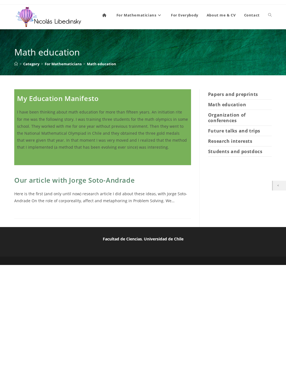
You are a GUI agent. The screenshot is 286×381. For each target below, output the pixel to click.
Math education (101, 63)
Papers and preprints (233, 94)
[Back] (279, 185)
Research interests (230, 141)
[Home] (16, 63)
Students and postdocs (235, 151)
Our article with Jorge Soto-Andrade (74, 180)
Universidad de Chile (163, 239)
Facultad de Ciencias (122, 239)
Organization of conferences (227, 118)
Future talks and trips (234, 131)
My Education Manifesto (58, 98)
